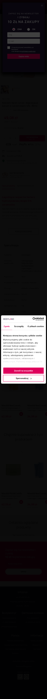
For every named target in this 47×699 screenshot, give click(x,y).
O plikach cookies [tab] (36, 326)
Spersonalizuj (22, 378)
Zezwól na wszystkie (23, 370)
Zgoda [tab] (7, 326)
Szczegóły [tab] (19, 326)
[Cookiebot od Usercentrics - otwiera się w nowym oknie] (33, 319)
